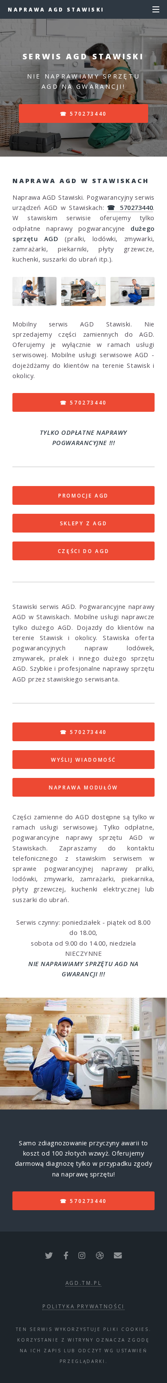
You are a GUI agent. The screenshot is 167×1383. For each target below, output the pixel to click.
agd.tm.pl (84, 1282)
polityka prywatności (83, 1306)
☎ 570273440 (83, 113)
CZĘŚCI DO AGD (83, 550)
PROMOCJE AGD (83, 495)
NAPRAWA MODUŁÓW (83, 787)
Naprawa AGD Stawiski (56, 9)
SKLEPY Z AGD (83, 523)
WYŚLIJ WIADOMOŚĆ (83, 759)
